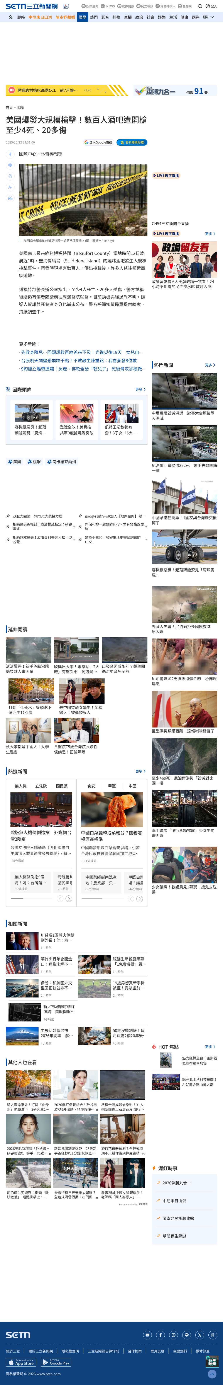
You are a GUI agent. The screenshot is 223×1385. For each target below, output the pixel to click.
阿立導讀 (147, 6)
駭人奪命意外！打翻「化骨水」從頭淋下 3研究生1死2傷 (28, 1107)
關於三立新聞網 (41, 1351)
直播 (128, 17)
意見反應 (157, 1351)
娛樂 (162, 17)
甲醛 (112, 786)
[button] (200, 6)
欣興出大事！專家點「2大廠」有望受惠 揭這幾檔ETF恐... (76, 669)
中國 (133, 786)
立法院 (41, 786)
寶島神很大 (168, 6)
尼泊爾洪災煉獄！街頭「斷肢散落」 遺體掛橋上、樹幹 (28, 1194)
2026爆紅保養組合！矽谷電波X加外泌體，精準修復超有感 (75, 1107)
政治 (139, 17)
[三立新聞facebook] (160, 1335)
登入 (214, 6)
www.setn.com (49, 1373)
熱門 (94, 17)
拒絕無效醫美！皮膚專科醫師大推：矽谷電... (42, 539)
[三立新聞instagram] (173, 1335)
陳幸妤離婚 (65, 17)
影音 (105, 17)
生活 (173, 17)
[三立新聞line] (186, 1335)
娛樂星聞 (92, 6)
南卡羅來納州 (41, 253)
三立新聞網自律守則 (103, 1351)
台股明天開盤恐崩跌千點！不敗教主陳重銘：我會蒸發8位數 (79, 360)
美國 (23, 253)
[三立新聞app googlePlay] (56, 1362)
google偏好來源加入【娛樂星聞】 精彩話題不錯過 (115, 516)
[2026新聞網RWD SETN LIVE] (66, 6)
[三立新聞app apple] (21, 1362)
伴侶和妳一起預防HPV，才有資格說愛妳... (114, 526)
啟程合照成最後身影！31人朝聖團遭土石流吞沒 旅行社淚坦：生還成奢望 (122, 1107)
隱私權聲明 (70, 1351)
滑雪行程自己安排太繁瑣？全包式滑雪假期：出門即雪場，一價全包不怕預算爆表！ (75, 1194)
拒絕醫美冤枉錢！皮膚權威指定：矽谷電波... (42, 526)
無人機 (21, 786)
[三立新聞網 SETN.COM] (10, 17)
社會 (150, 17)
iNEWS (110, 6)
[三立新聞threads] (213, 1335)
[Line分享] (10, 165)
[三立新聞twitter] (200, 1335)
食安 (91, 786)
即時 (21, 17)
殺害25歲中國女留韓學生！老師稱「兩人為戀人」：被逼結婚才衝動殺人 (122, 1194)
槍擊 (23, 268)
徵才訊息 (203, 1351)
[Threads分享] (10, 176)
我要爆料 (180, 1351)
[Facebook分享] (10, 154)
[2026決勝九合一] (155, 90)
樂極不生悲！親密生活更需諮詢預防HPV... (113, 539)
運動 (207, 17)
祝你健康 (128, 6)
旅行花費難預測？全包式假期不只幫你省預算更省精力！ (122, 1150)
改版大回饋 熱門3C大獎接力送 (37, 516)
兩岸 (196, 17)
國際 (82, 17)
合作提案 (135, 1351)
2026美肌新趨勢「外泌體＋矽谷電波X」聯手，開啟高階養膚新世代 (28, 1150)
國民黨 (62, 786)
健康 (184, 17)
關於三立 (13, 1351)
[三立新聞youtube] (147, 1335)
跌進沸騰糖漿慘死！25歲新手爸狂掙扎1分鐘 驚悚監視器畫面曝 (75, 1150)
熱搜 (116, 17)
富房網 (187, 6)
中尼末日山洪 (40, 17)
